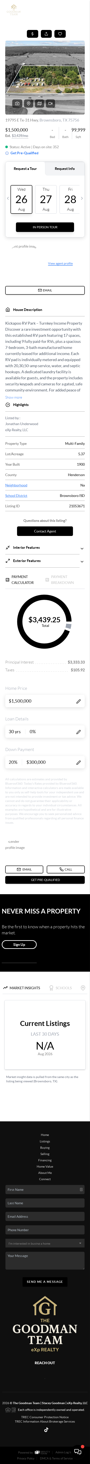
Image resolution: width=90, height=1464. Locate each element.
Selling (44, 1154)
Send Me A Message (45, 1281)
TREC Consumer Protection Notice (45, 1417)
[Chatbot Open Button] (78, 1452)
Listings (45, 1141)
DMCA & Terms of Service (56, 1458)
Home (45, 1135)
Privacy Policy (26, 1458)
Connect (45, 1179)
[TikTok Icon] (45, 1430)
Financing (45, 1160)
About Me (45, 1173)
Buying (45, 1147)
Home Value (45, 1166)
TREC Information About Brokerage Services (45, 1421)
